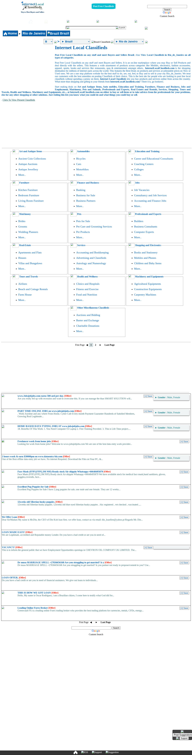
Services (80, 245)
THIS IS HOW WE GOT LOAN (38, 592)
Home (37, 21)
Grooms (22, 226)
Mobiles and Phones (145, 257)
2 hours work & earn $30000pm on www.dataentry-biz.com (36, 456)
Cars (78, 164)
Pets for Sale (83, 221)
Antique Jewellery (28, 169)
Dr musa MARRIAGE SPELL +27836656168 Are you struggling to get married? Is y (65, 562)
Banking (80, 189)
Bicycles (81, 158)
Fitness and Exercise (87, 289)
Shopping (136, 27)
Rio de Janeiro (34, 33)
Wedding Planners (28, 231)
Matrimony (25, 214)
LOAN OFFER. (14, 577)
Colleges (139, 169)
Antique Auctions (27, 164)
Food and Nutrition (86, 294)
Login (152, 27)
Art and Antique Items (30, 151)
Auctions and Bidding (88, 314)
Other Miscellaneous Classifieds (92, 307)
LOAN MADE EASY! (17, 532)
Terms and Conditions (103, 748)
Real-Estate (106, 27)
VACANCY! (12, 547)
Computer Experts (144, 231)
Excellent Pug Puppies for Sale (37, 486)
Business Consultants (145, 226)
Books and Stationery (146, 252)
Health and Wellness (87, 276)
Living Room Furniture (31, 200)
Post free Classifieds (14, 21)
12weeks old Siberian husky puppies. (40, 502)
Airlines (22, 283)
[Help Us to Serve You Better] (182, 731)
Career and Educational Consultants (153, 158)
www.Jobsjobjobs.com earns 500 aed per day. (44, 396)
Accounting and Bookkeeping (92, 252)
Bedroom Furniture (28, 195)
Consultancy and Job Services (150, 195)
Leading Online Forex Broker (36, 608)
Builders (138, 221)
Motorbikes (82, 169)
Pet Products (83, 231)
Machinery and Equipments (149, 276)
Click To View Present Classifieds (19, 100)
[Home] (75, 752)
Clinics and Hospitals (87, 283)
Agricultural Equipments (147, 283)
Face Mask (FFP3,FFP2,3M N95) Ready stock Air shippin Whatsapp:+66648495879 (64, 471)
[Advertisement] (28, 67)
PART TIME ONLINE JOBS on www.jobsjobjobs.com (49, 411)
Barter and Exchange (87, 320)
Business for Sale (85, 195)
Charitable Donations (87, 325)
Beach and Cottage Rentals (33, 289)
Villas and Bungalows (30, 263)
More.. (22, 174)
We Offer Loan (13, 517)
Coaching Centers (143, 164)
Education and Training (146, 151)
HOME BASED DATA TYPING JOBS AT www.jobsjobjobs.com (55, 426)
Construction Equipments (148, 289)
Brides (21, 221)
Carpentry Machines (145, 294)
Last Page (110, 345)
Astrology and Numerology (91, 263)
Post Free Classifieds (103, 6)
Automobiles (56, 21)
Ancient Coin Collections (32, 158)
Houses (22, 257)
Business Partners (85, 200)
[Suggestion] (112, 752)
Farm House (25, 294)
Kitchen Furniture (28, 189)
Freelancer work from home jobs (38, 441)
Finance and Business (87, 182)
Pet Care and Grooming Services (94, 226)
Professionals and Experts (147, 214)
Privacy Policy (77, 748)
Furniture (88, 21)
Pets (161, 21)
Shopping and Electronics (147, 245)
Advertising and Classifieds (91, 257)
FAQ (119, 748)
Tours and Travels (28, 276)
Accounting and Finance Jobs (150, 200)
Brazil (64, 33)
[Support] (97, 752)
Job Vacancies (141, 189)
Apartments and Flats (30, 252)
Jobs (129, 21)
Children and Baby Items (147, 263)
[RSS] (84, 752)
